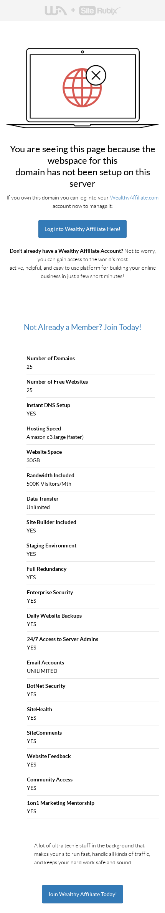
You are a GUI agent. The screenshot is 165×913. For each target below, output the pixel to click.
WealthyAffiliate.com (134, 197)
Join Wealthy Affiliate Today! (82, 894)
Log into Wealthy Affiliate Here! (82, 229)
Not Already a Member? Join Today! (83, 327)
